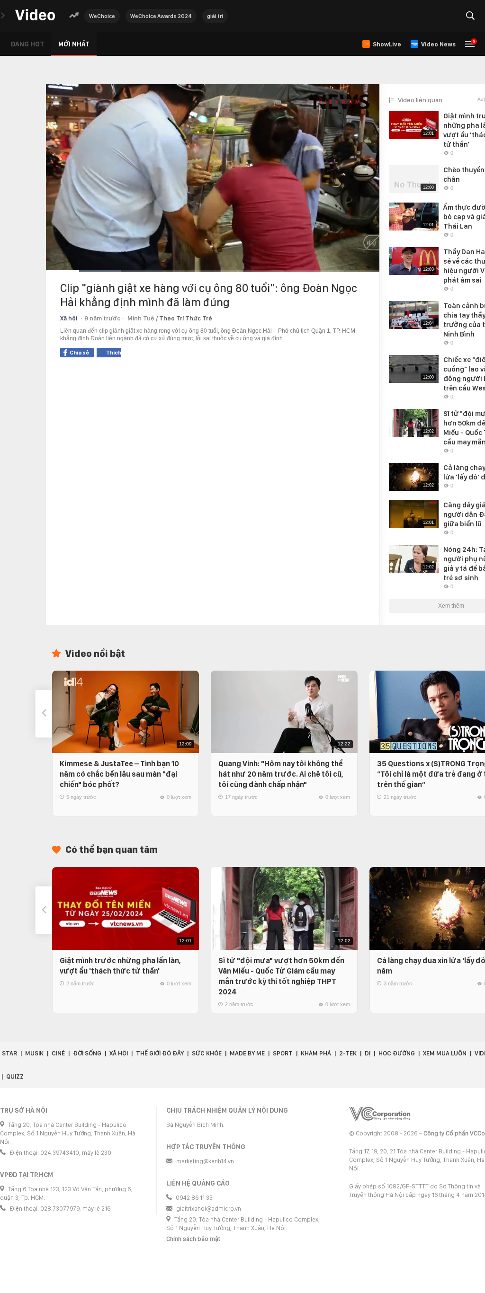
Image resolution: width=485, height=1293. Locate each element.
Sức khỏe (207, 1053)
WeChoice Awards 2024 (161, 16)
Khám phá (316, 1053)
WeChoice (102, 16)
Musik (34, 1053)
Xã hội (68, 318)
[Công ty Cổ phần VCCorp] (379, 1114)
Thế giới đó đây (160, 1053)
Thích (113, 352)
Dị (367, 1053)
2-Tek (348, 1053)
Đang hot (27, 44)
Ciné (58, 1053)
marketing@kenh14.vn (205, 1161)
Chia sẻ (79, 352)
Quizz (15, 1076)
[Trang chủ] (35, 15)
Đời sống (87, 1053)
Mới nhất (74, 44)
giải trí (215, 16)
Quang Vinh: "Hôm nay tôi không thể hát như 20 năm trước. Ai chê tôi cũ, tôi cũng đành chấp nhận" (280, 774)
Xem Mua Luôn (445, 1053)
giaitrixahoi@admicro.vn (208, 1208)
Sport (283, 1053)
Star (9, 1053)
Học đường (396, 1053)
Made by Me (247, 1053)
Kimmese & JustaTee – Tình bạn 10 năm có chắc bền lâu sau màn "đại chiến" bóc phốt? (119, 774)
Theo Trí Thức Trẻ (185, 318)
